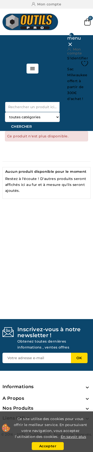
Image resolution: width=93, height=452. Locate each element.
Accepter (47, 446)
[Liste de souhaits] (84, 63)
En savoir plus (73, 436)
